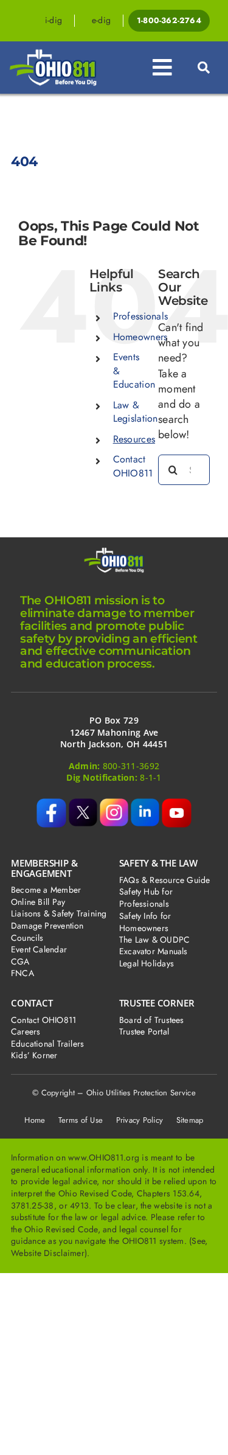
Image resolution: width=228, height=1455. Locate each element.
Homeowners (140, 337)
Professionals (140, 316)
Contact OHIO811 (133, 466)
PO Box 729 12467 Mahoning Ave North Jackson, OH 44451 (114, 732)
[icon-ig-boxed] (114, 804)
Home (34, 1120)
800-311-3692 (131, 766)
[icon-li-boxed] (145, 804)
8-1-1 (150, 777)
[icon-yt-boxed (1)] (177, 804)
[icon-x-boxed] (83, 804)
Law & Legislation (135, 411)
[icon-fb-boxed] (51, 804)
